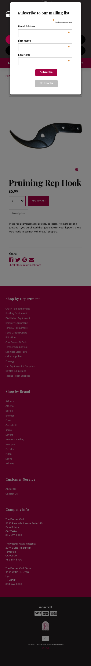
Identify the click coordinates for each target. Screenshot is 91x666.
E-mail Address (44, 27)
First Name (44, 41)
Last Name (44, 55)
